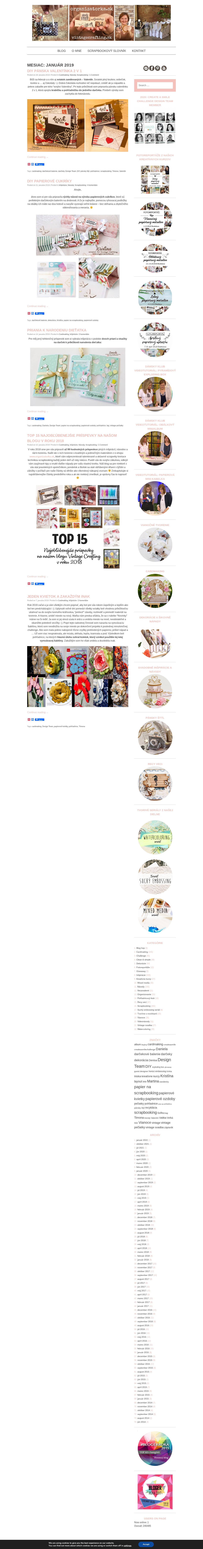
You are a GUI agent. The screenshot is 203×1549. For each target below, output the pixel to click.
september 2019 (145, 1182)
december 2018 (144, 1217)
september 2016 (145, 1321)
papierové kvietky (61, 726)
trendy (147, 1118)
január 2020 (142, 1171)
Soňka (160, 1113)
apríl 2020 (141, 1159)
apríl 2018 (142, 1248)
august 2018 (143, 1233)
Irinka (169, 1071)
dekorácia (52, 320)
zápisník (168, 1127)
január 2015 (143, 1399)
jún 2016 (141, 1333)
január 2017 (143, 1306)
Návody (73, 75)
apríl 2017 (142, 1294)
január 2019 (143, 1213)
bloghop (144, 1045)
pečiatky (139, 1103)
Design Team (70, 171)
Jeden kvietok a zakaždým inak (58, 596)
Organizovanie (144, 994)
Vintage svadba (144, 1025)
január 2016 (143, 1352)
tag (108, 426)
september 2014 (145, 1414)
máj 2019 (141, 1198)
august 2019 (143, 1186)
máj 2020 (140, 1155)
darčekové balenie (49, 171)
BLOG (62, 50)
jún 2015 (141, 1379)
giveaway (168, 1067)
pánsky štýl (85, 171)
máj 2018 (141, 1244)
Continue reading (37, 157)
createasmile (170, 1044)
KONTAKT (139, 50)
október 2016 (143, 1317)
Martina (153, 1081)
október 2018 (143, 1225)
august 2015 (143, 1372)
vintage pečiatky (116, 426)
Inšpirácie (63, 185)
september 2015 (145, 1368)
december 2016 (144, 1310)
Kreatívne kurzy (143, 979)
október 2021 (142, 1144)
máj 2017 (141, 1290)
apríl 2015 (142, 1387)
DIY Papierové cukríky (49, 181)
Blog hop (140, 948)
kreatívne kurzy (151, 1076)
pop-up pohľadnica (165, 1104)
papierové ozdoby (91, 320)
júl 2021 (140, 1148)
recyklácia (151, 1107)
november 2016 (144, 1314)
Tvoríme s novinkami (147, 1013)
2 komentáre (84, 334)
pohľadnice (95, 171)
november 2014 (144, 1406)
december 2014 (144, 1402)
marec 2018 (143, 1252)
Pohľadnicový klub (146, 998)
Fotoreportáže (143, 967)
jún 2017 (141, 1287)
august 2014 (143, 1418)
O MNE (77, 50)
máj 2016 (141, 1337)
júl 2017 (141, 1283)
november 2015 (144, 1360)
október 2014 (143, 1410)
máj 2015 (141, 1383)
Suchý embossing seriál (148, 1010)
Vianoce (141, 1017)
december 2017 (144, 1263)
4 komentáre (92, 185)
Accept (146, 1544)
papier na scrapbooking (73, 320)
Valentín (122, 171)
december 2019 (144, 1175)
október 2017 (143, 1271)
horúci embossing (157, 1071)
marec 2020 (142, 1163)
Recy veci (142, 1002)
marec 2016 (143, 1344)
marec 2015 (143, 1391)
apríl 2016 (142, 1341)
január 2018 (143, 1260)
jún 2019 (141, 1194)
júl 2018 (141, 1236)
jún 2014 (141, 1422)
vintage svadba (155, 1127)
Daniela (45, 426)
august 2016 (143, 1325)
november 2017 (144, 1267)
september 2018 (145, 1229)
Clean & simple (143, 959)
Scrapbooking (82, 75)
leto (145, 1081)
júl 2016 (141, 1329)
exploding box (158, 1067)
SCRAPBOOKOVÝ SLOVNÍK (107, 50)
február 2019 (143, 1209)
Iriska (137, 1076)
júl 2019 (141, 1190)
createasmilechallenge (144, 1049)
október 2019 (143, 1178)
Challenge (141, 956)
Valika (162, 1117)
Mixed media (143, 983)
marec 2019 (143, 1205)
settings (127, 1545)
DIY (78, 171)
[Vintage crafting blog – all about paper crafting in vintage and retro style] (101, 40)
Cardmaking (64, 75)
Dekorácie (141, 963)
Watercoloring (143, 1029)
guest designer (141, 1071)
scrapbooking (105, 171)
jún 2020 (140, 1151)
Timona (115, 171)
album (137, 1044)
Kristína (60, 320)
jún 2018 (141, 1240)
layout (138, 1081)
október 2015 (143, 1364)
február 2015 (143, 1395)
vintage (156, 1122)
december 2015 (144, 1356)
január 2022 (142, 1140)
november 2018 (144, 1221)
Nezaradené (143, 990)
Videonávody (143, 1021)
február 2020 (142, 1167)
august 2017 (143, 1279)
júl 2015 (141, 1375)
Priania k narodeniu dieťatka (56, 330)
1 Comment (94, 75)
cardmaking (36, 171)
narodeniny (164, 1082)
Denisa (153, 1060)
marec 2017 (143, 1298)
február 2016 (143, 1348)
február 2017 (143, 1302)
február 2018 (143, 1256)
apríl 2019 (142, 1202)
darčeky (61, 171)
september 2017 (145, 1275)
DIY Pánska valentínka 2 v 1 (54, 71)
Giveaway (141, 971)
